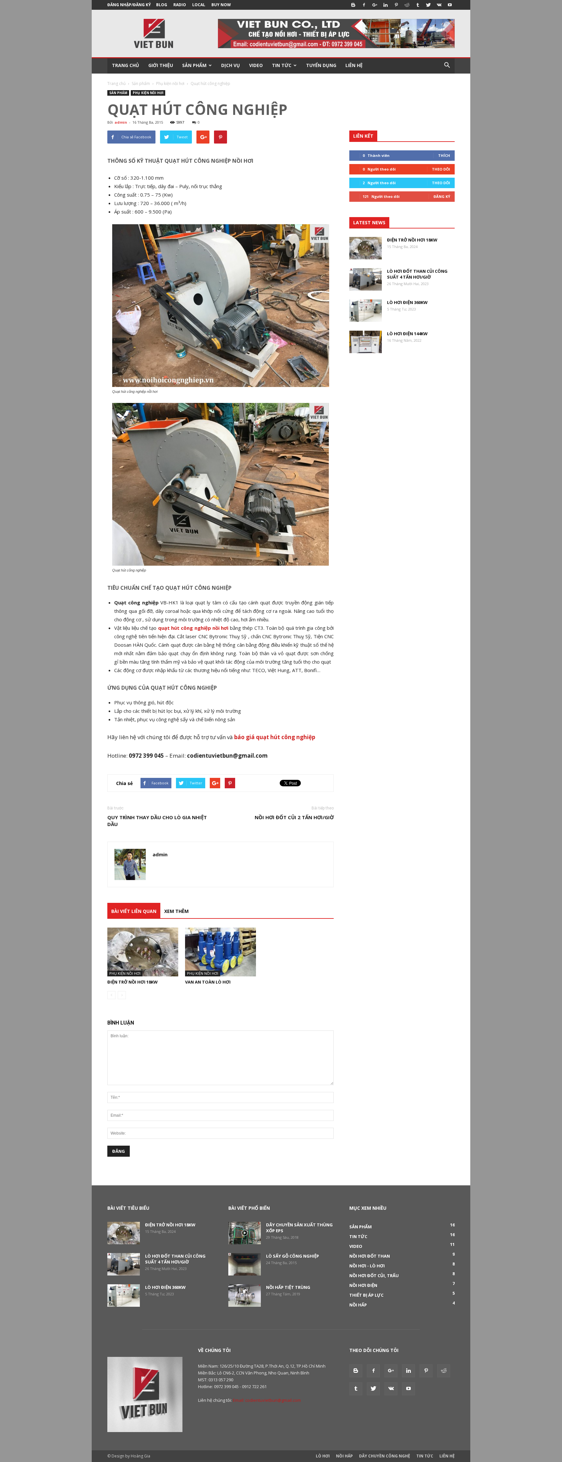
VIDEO (256, 65)
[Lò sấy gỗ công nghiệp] (244, 1264)
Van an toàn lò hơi (208, 982)
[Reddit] (407, 5)
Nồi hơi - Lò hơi (367, 1266)
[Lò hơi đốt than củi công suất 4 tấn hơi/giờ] (365, 279)
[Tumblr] (417, 5)
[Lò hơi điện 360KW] (365, 310)
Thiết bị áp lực (366, 1295)
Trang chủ (116, 83)
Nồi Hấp (344, 1456)
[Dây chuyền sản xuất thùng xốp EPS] (244, 1233)
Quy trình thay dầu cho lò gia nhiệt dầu (157, 820)
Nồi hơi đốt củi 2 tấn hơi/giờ (294, 817)
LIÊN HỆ (354, 65)
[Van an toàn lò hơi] (220, 952)
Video (355, 1246)
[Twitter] (428, 5)
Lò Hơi (323, 1456)
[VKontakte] (439, 5)
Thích (444, 155)
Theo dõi (441, 169)
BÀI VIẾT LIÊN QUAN (133, 911)
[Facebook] (364, 5)
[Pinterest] (396, 5)
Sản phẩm (141, 83)
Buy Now (221, 4)
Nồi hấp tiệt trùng (288, 1287)
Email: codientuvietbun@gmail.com (267, 1400)
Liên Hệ (447, 1456)
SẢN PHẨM (194, 65)
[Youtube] (450, 5)
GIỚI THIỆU (160, 65)
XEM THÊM (176, 911)
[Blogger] (353, 5)
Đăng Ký (442, 196)
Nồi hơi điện (363, 1285)
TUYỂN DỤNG (321, 65)
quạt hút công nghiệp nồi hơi (193, 628)
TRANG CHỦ (125, 65)
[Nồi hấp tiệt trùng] (244, 1295)
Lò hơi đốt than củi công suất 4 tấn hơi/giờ (417, 274)
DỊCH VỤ (230, 65)
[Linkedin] (385, 5)
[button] (447, 65)
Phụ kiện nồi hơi (170, 83)
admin (120, 122)
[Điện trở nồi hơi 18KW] (142, 952)
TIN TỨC (281, 65)
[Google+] (375, 5)
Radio (179, 4)
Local (198, 4)
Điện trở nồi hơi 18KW (132, 982)
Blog (161, 4)
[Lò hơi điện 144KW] (365, 342)
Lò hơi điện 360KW (407, 302)
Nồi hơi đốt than (369, 1256)
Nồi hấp (358, 1305)
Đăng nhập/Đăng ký (129, 4)
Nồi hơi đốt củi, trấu (374, 1275)
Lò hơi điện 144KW (407, 334)
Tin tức (358, 1236)
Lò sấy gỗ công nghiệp (292, 1256)
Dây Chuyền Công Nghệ (384, 1456)
